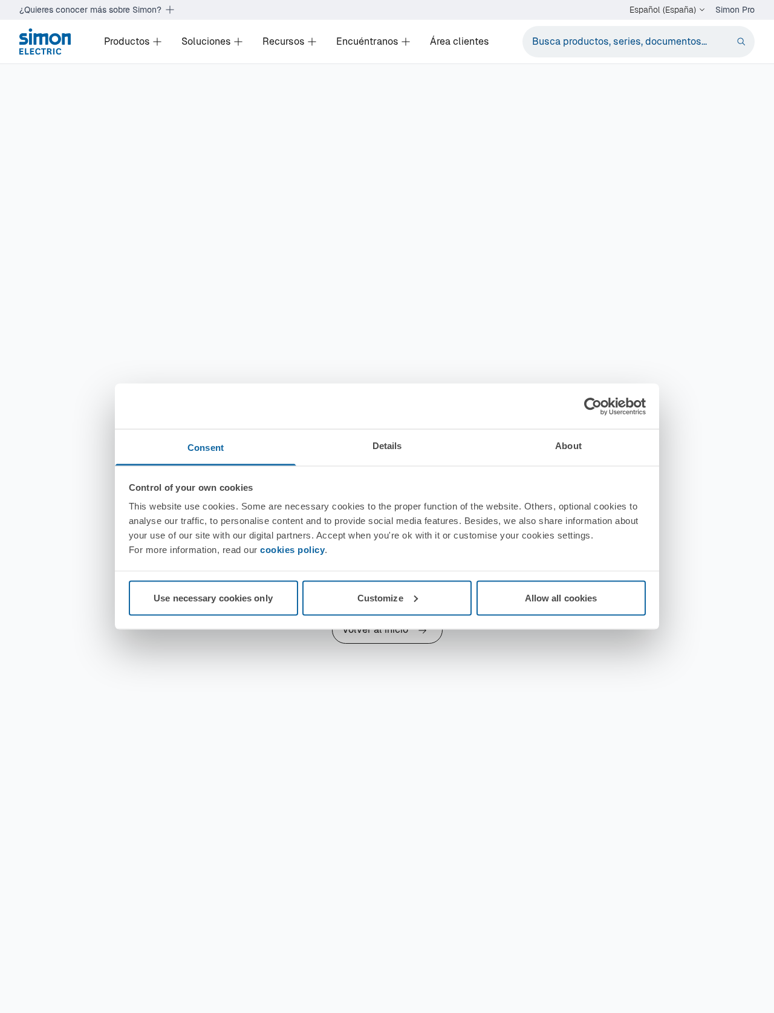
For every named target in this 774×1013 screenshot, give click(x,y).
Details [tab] (387, 446)
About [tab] (568, 446)
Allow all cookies (561, 597)
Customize (380, 597)
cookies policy (292, 550)
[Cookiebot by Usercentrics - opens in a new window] (593, 406)
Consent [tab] (205, 447)
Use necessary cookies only (213, 597)
